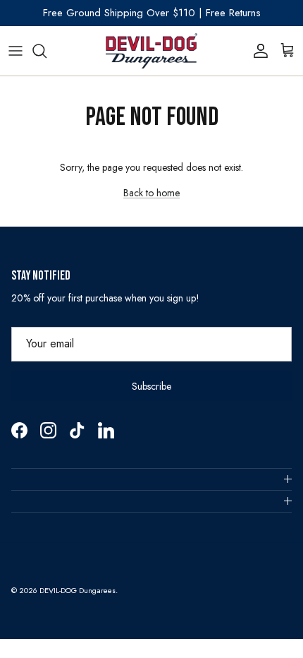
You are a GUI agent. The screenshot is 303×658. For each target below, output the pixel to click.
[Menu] (15, 50)
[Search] (46, 50)
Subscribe (151, 386)
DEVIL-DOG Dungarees (77, 590)
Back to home (151, 193)
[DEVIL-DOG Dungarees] (151, 50)
